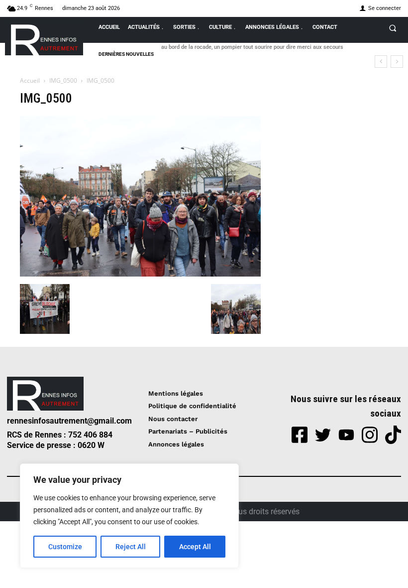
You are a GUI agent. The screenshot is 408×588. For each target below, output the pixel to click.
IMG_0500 (63, 80)
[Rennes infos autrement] (44, 38)
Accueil (30, 80)
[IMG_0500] (140, 274)
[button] (392, 27)
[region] (129, 515)
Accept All (195, 547)
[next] (397, 61)
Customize (65, 547)
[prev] (381, 61)
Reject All (130, 547)
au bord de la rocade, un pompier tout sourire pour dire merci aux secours (252, 47)
